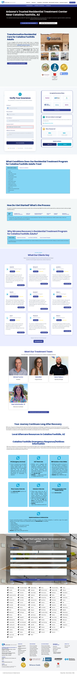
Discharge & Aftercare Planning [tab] (65, 214)
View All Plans (57, 110)
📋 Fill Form (50, 144)
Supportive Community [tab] (21, 237)
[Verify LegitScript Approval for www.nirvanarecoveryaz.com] (23, 660)
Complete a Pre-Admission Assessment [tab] (18, 214)
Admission (34, 2)
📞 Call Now (64, 144)
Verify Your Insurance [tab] (28, 214)
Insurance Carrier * (10, 124)
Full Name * (8, 105)
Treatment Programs (63, 2)
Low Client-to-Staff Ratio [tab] (32, 237)
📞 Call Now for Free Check (48, 123)
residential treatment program (23, 45)
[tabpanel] (38, 181)
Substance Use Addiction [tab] (23, 167)
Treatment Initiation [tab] (56, 214)
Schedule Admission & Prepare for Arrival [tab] (39, 214)
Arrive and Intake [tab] (49, 214)
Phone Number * (9, 111)
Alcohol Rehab (45, 2)
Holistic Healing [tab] (11, 237)
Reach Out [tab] (9, 214)
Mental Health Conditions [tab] (12, 167)
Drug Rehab (39, 2)
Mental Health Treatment (54, 2)
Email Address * (9, 117)
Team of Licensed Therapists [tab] (45, 237)
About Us (28, 2)
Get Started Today (38, 341)
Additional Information (10, 130)
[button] (28, 2)
